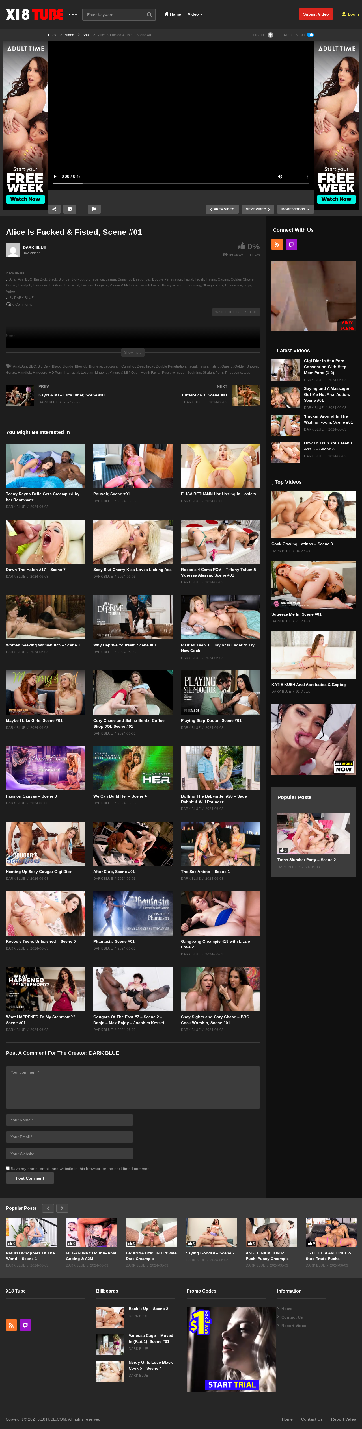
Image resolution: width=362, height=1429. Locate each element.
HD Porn (55, 285)
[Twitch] (291, 244)
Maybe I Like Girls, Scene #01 (34, 720)
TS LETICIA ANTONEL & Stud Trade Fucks (328, 1256)
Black (52, 279)
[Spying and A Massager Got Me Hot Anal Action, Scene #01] (286, 397)
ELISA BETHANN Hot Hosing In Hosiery (218, 494)
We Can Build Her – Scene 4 (120, 796)
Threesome (233, 285)
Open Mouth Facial (145, 285)
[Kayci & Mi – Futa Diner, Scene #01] (66, 401)
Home (175, 14)
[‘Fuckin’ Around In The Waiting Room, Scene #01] (286, 425)
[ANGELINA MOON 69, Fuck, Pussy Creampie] (271, 1232)
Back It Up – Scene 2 (148, 1308)
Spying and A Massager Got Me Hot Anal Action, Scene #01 (327, 394)
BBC (28, 279)
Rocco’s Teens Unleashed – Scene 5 (41, 941)
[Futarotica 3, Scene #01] (199, 401)
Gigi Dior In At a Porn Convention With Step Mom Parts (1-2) (325, 367)
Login (353, 14)
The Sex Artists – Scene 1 (205, 871)
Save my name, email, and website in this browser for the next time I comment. (81, 1168)
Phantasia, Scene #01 (114, 941)
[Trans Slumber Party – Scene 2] (313, 833)
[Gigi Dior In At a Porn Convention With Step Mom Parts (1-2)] (286, 370)
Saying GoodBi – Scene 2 (210, 1253)
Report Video (294, 1325)
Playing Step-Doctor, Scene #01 (211, 720)
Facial (188, 279)
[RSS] (277, 244)
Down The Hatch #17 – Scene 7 (36, 569)
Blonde (64, 279)
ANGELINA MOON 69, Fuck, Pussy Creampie (267, 1256)
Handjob (24, 285)
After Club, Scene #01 (114, 871)
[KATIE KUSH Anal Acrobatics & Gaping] (314, 655)
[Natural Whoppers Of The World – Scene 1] (31, 1232)
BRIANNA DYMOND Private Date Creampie (151, 1256)
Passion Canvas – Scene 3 (31, 796)
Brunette (91, 279)
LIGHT (259, 35)
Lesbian (87, 285)
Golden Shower (243, 279)
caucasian (108, 279)
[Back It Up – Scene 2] (110, 1317)
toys (247, 373)
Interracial (71, 285)
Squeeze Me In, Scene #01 (297, 614)
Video (193, 14)
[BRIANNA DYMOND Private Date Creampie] (151, 1232)
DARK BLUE (34, 247)
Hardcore (40, 285)
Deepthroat (141, 279)
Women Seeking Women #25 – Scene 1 (43, 645)
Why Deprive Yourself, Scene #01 (125, 645)
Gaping (223, 279)
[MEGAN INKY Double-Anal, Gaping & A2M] (91, 1232)
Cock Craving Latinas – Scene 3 (302, 544)
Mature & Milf (119, 285)
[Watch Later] (69, 209)
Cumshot (125, 279)
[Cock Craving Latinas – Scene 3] (314, 514)
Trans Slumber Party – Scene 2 (306, 859)
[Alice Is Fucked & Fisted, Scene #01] (45, 466)
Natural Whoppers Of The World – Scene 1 (30, 1256)
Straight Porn (213, 285)
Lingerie (101, 285)
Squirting (194, 285)
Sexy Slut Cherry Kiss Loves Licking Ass (132, 569)
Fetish (199, 279)
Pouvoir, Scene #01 (111, 494)
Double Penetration (167, 279)
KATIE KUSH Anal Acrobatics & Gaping (309, 684)
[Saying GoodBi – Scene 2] (211, 1232)
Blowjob (77, 279)
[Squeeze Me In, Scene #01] (314, 585)
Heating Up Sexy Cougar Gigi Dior (38, 871)
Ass (20, 279)
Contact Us (292, 1317)
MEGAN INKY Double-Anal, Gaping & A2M (91, 1256)
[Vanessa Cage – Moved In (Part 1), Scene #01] (110, 1344)
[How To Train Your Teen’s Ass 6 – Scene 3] (286, 452)
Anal (12, 279)
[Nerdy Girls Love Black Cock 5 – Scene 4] (110, 1371)
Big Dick (40, 279)
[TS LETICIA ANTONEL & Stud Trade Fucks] (331, 1232)
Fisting (211, 279)
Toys (247, 285)
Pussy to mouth (174, 285)
